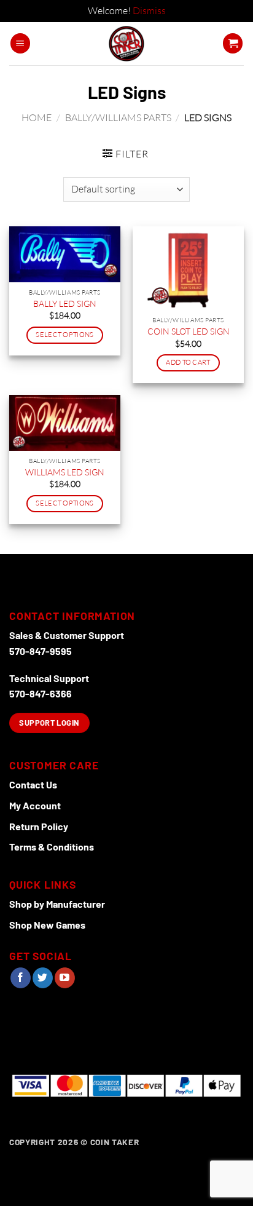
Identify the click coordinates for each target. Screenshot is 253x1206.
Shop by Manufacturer (57, 904)
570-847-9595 (40, 651)
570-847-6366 (40, 693)
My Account (35, 805)
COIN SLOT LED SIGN (188, 331)
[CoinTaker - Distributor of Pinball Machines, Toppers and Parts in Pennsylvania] (127, 43)
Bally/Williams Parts (118, 117)
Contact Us (33, 784)
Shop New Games (47, 924)
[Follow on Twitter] (43, 977)
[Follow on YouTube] (65, 977)
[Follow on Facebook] (20, 977)
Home (36, 117)
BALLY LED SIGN (64, 303)
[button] (20, 43)
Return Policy (38, 826)
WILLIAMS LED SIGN (64, 472)
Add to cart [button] (188, 362)
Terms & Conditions (51, 846)
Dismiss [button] (149, 10)
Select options (65, 334)
